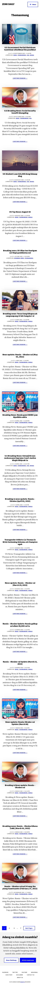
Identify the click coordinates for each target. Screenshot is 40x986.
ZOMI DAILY (8, 4)
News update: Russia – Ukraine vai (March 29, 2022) (20, 584)
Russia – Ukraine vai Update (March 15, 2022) (20, 662)
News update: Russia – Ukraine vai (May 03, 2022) (20, 355)
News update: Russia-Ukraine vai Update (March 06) (20, 723)
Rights (22, 982)
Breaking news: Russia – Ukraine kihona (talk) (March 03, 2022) (20, 827)
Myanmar (17, 258)
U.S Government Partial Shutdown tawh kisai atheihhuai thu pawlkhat (20, 48)
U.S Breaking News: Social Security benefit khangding (20, 111)
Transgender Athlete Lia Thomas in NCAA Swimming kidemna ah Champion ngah (20, 541)
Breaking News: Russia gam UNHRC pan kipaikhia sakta (20, 416)
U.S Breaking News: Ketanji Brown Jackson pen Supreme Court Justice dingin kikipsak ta (20, 457)
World (32, 55)
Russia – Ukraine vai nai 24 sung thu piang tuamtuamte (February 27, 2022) (20, 887)
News (15, 55)
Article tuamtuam (28, 960)
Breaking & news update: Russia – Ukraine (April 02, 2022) (20, 500)
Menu (34, 4)
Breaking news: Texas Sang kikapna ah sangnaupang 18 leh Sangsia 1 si (20, 314)
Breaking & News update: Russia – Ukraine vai (20, 786)
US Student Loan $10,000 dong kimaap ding (20, 175)
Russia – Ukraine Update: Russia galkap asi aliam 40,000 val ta (20, 624)
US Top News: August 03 (20, 212)
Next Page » (29, 928)
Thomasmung (22, 55)
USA (28, 55)
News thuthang (11, 960)
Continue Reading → (20, 78)
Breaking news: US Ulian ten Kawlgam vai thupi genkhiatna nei (20, 251)
